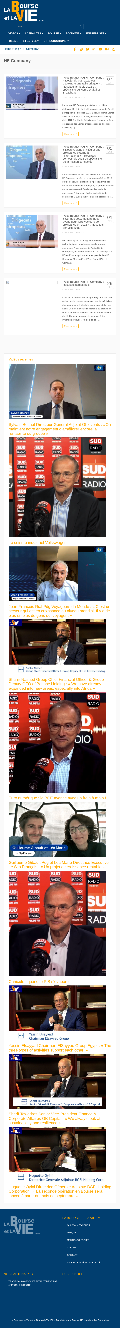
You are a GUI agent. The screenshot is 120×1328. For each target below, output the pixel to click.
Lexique (71, 1232)
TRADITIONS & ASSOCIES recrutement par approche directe (32, 1283)
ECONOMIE (73, 33)
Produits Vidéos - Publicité (83, 1262)
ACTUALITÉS (33, 33)
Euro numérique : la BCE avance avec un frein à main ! (57, 798)
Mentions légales (78, 1240)
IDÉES (12, 41)
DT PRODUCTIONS (55, 41)
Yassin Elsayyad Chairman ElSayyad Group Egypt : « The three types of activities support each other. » (60, 1047)
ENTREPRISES (95, 33)
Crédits (72, 1247)
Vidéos (13, 33)
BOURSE (54, 33)
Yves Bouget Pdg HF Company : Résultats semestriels (83, 283)
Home (7, 48)
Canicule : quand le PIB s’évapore (39, 981)
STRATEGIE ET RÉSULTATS (73, 97)
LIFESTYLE (30, 41)
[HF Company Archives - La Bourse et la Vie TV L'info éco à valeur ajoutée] (24, 10)
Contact (72, 1255)
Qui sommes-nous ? (78, 1225)
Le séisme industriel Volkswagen (38, 542)
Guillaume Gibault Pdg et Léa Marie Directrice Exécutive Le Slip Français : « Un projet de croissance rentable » (59, 864)
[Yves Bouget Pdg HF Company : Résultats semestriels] (32, 306)
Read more (70, 134)
